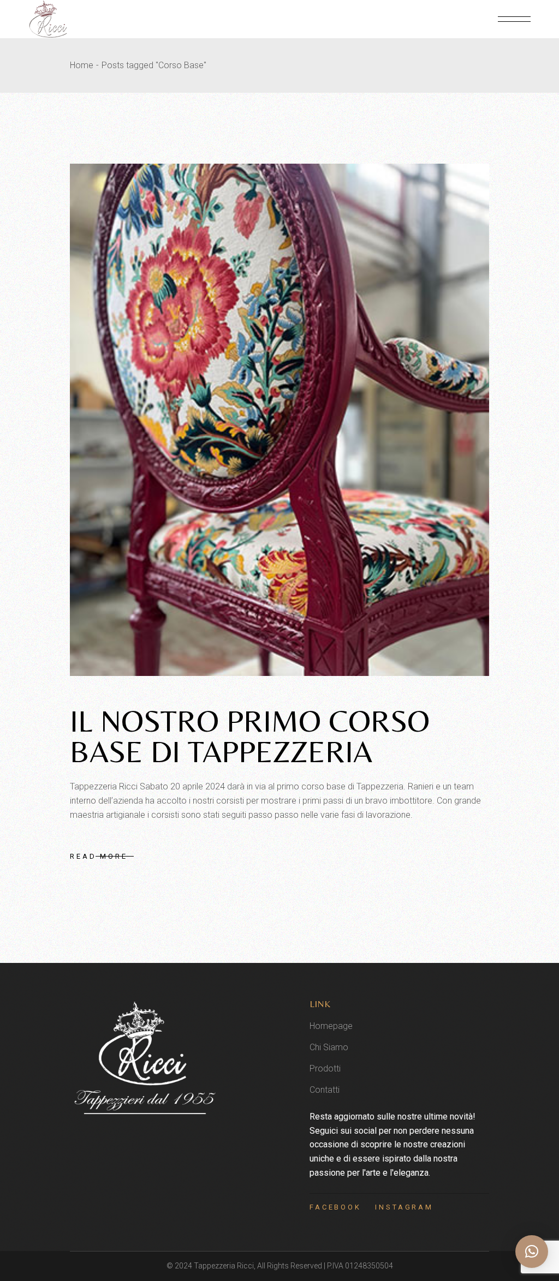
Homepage (331, 1026)
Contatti (325, 1090)
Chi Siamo (329, 1047)
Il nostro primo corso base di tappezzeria (250, 736)
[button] (531, 1251)
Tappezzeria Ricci (224, 1265)
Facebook (335, 1207)
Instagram (404, 1207)
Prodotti (325, 1068)
